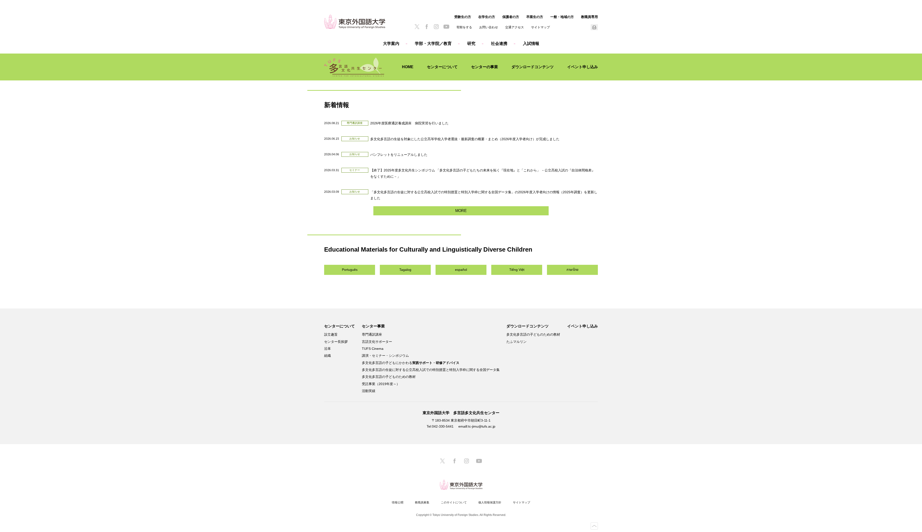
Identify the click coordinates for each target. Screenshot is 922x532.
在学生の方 (486, 17)
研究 (471, 43)
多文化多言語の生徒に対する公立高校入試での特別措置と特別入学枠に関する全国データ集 (431, 370)
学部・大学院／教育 (433, 43)
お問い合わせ (488, 27)
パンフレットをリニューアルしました (398, 155)
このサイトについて (454, 502)
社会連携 (499, 43)
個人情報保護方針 (489, 502)
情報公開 (397, 502)
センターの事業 (484, 67)
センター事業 (373, 326)
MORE (461, 211)
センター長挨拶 (336, 342)
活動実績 (368, 391)
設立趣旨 (331, 334)
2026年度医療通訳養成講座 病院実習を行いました (409, 123)
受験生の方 (462, 17)
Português (350, 270)
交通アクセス (514, 27)
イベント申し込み (582, 67)
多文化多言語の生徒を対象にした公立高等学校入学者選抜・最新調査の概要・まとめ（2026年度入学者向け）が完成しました (464, 139)
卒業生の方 (534, 17)
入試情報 (531, 43)
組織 (327, 355)
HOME (407, 67)
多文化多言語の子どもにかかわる (410, 363)
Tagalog (405, 270)
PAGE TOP (594, 526)
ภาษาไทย (572, 269)
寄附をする (464, 27)
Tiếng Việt (516, 270)
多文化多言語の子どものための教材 (389, 377)
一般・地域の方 (562, 17)
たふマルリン (516, 342)
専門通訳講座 (372, 334)
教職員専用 (589, 17)
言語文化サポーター (377, 342)
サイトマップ (540, 27)
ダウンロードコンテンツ (532, 67)
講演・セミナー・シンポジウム (385, 355)
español (461, 270)
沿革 (327, 349)
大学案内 (391, 43)
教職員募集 (422, 502)
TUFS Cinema (372, 349)
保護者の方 (510, 17)
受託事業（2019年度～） (381, 384)
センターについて (442, 67)
